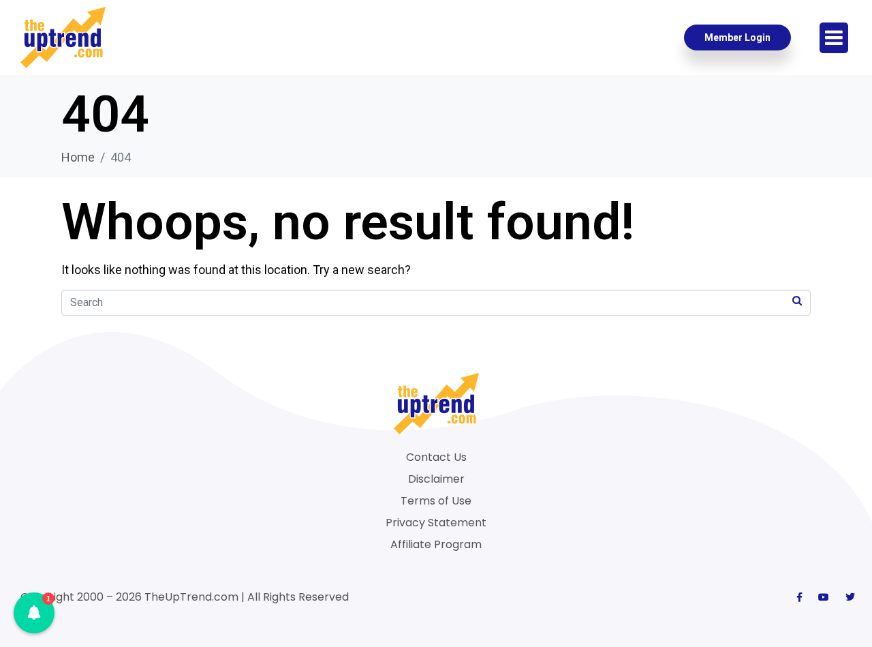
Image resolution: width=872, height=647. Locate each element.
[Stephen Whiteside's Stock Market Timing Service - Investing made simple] (63, 37)
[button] (34, 612)
